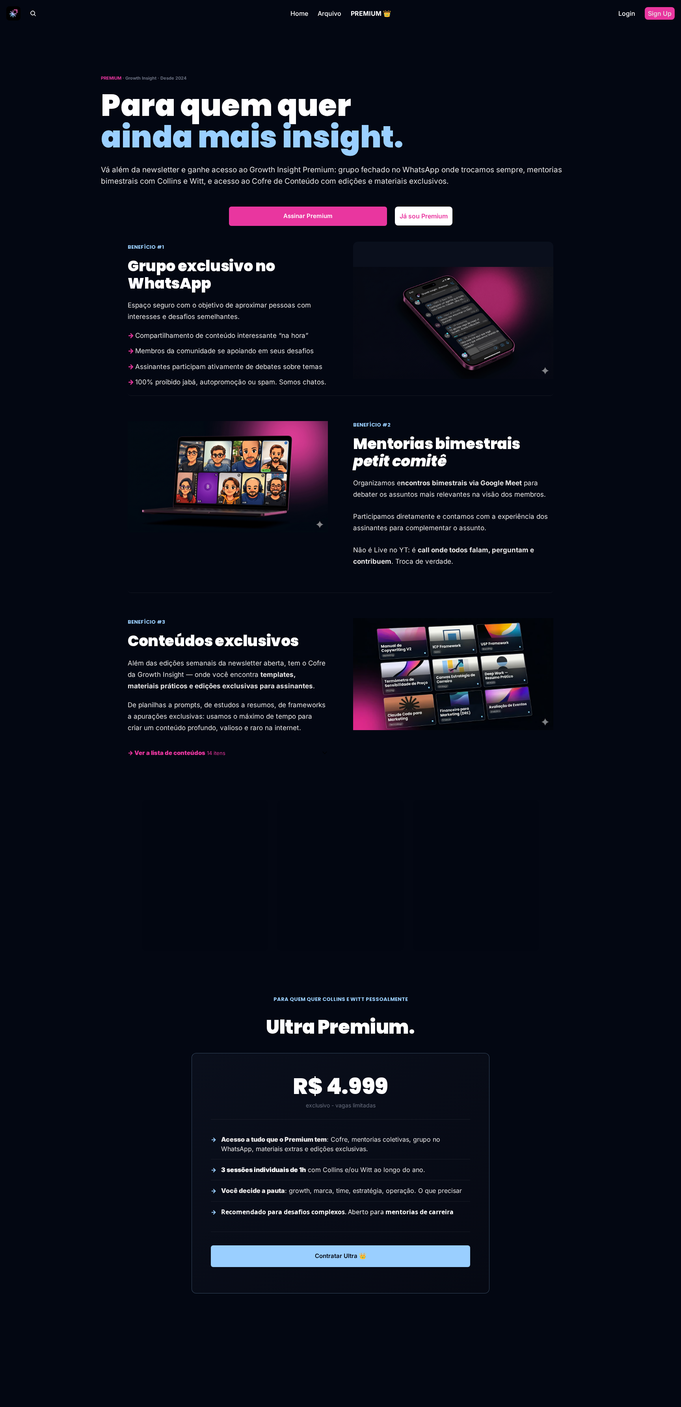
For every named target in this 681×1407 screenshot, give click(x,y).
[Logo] (13, 13)
